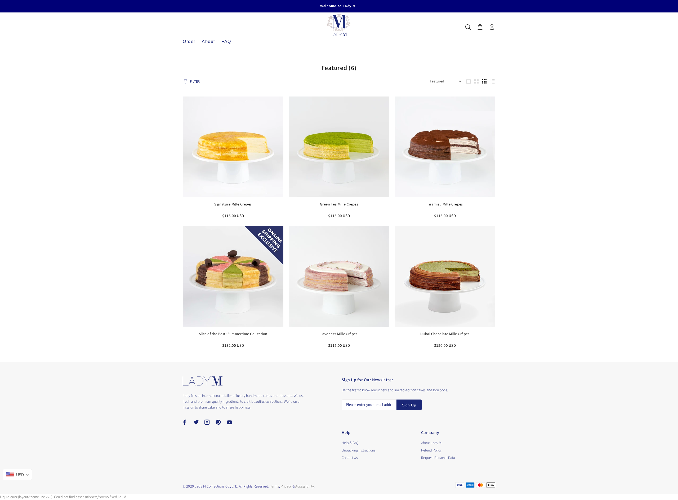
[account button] (490, 27)
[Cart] (479, 27)
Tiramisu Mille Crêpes (445, 204)
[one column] (468, 81)
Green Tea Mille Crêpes (339, 204)
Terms (274, 486)
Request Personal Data (438, 457)
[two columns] (476, 81)
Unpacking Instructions (359, 450)
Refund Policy (431, 450)
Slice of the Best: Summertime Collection (233, 334)
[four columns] (493, 81)
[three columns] (484, 81)
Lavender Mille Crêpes (339, 334)
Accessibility (304, 486)
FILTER (195, 81)
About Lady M (431, 443)
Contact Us (350, 457)
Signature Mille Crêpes (233, 204)
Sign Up (409, 405)
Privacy (286, 486)
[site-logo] (202, 380)
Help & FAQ (350, 443)
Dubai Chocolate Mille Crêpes (445, 334)
